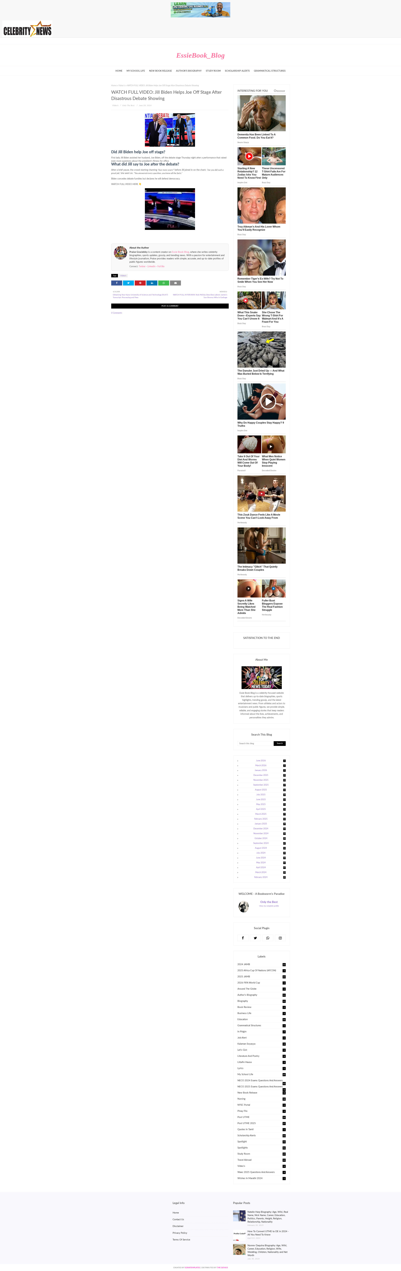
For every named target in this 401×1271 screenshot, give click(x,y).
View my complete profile (269, 906)
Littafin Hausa (261, 1062)
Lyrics (261, 1068)
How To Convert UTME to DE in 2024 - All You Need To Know (268, 1233)
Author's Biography (261, 995)
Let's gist (261, 1050)
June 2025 (271, 800)
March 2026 (270, 766)
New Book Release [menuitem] (160, 71)
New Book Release (261, 1093)
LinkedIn (151, 266)
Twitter (142, 266)
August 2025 (270, 790)
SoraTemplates (192, 1267)
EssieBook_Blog (200, 55)
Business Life (261, 1013)
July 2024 (271, 853)
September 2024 (269, 843)
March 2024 (270, 872)
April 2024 (271, 868)
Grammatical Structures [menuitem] (270, 71)
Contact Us (178, 1219)
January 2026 (270, 770)
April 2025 (271, 809)
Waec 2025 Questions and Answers (261, 1172)
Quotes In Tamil (261, 1129)
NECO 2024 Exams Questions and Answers (261, 1080)
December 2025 (269, 775)
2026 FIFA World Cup (261, 983)
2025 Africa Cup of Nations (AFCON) (261, 970)
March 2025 (270, 814)
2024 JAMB (261, 964)
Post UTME (261, 1117)
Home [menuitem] (118, 71)
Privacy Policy (180, 1233)
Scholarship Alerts (261, 1135)
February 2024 (269, 877)
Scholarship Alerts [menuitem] (237, 71)
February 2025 (269, 819)
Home (114, 86)
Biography (261, 1001)
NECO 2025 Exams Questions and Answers (261, 1086)
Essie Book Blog (180, 252)
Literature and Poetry (261, 1056)
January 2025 (270, 824)
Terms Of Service (181, 1240)
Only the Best (128, 105)
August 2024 (270, 848)
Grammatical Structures (261, 1025)
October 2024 (270, 838)
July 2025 (271, 795)
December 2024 (269, 829)
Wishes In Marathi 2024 (261, 1178)
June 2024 (271, 858)
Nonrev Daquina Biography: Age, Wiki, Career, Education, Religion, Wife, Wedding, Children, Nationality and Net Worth (267, 1250)
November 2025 (269, 780)
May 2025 (271, 804)
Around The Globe (261, 989)
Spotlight (261, 1141)
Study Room (261, 1154)
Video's (121, 86)
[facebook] (242, 938)
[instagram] (280, 938)
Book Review (261, 1007)
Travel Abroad (261, 1160)
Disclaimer (178, 1226)
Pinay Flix (261, 1111)
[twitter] (255, 938)
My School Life (261, 1074)
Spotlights (261, 1148)
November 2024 (269, 834)
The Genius (222, 1267)
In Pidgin (261, 1031)
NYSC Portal (261, 1105)
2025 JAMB (261, 976)
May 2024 (271, 863)
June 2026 (270, 761)
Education (261, 1019)
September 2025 (269, 785)
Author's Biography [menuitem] (189, 71)
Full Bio (160, 266)
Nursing (261, 1099)
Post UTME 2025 (261, 1123)
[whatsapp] (267, 938)
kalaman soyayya (261, 1044)
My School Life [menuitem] (136, 71)
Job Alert (261, 1038)
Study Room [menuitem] (213, 71)
